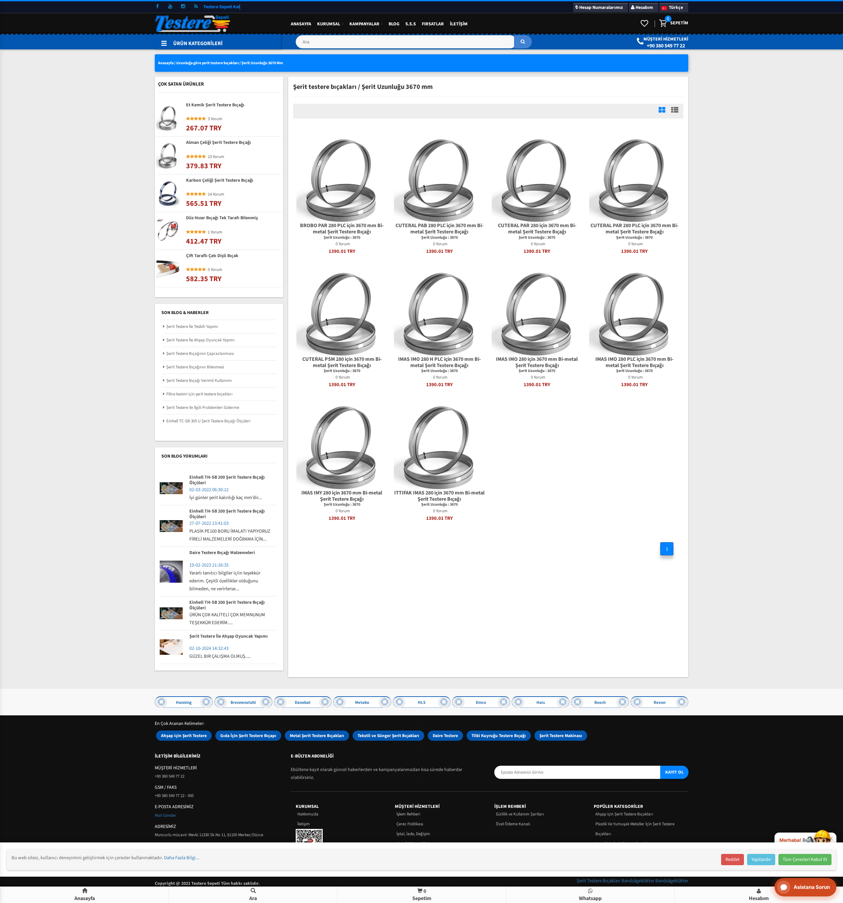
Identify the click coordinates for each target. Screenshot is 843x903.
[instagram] (183, 6)
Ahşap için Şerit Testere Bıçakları (624, 814)
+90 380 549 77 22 (666, 45)
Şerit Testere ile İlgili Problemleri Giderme (202, 408)
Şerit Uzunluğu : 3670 (342, 237)
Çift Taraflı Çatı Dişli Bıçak (212, 256)
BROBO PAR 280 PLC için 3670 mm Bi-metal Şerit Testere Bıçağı (342, 229)
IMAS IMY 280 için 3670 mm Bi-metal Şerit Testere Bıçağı (341, 496)
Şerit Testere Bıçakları (599, 880)
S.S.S (410, 24)
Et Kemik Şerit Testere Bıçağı (215, 105)
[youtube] (170, 6)
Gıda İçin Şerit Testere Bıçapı (248, 735)
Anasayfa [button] (84, 898)
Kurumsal (328, 24)
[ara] (523, 41)
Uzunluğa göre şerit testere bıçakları (207, 63)
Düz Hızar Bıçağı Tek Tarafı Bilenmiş (222, 218)
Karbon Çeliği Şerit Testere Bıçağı (219, 181)
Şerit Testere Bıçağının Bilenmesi (195, 367)
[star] (188, 119)
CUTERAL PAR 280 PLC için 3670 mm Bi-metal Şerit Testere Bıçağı (634, 229)
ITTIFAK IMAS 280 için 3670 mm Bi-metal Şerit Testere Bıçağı (439, 496)
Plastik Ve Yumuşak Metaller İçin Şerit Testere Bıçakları (634, 829)
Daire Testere (445, 735)
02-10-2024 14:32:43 (209, 648)
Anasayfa (301, 24)
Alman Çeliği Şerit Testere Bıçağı (218, 143)
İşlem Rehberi (408, 814)
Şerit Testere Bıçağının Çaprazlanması (200, 354)
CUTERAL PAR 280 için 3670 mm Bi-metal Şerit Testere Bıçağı (537, 229)
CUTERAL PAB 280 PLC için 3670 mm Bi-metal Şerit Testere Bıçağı (439, 229)
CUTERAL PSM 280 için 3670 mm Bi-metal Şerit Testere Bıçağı (342, 362)
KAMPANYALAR (364, 24)
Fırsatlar (433, 24)
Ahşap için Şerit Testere (184, 735)
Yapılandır (761, 859)
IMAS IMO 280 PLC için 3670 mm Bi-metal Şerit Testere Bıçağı (634, 362)
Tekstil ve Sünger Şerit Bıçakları (388, 735)
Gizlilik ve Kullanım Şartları (520, 814)
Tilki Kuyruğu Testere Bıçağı (499, 735)
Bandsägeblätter (638, 880)
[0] (662, 24)
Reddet (732, 859)
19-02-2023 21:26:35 (209, 565)
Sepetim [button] (421, 895)
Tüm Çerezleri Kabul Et (805, 859)
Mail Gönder (165, 815)
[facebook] (157, 6)
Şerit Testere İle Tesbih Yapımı (192, 327)
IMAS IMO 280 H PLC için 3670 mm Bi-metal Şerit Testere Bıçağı (439, 362)
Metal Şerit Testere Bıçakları (317, 735)
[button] (413, 44)
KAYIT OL (674, 772)
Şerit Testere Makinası (560, 735)
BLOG (394, 24)
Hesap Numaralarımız (600, 7)
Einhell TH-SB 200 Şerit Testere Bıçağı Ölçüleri (227, 480)
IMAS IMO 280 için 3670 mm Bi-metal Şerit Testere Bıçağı (537, 362)
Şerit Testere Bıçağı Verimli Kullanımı (199, 381)
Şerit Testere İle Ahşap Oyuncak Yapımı (200, 340)
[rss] (196, 6)
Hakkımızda (307, 814)
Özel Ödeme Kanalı (513, 824)
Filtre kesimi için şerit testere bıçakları (199, 394)
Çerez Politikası (409, 824)
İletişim (459, 24)
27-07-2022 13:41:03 (209, 523)
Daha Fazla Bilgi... (182, 857)
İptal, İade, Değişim (413, 834)
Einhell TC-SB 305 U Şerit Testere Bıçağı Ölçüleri (208, 421)
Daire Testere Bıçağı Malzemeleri (222, 553)
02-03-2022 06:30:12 (209, 489)
